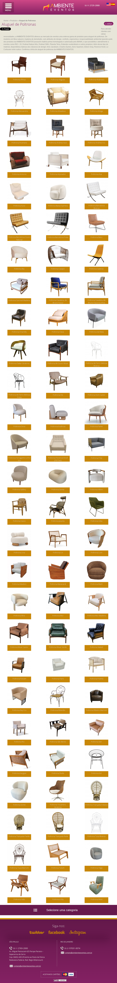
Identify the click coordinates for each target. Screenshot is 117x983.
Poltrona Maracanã (58, 584)
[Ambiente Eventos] (58, 7)
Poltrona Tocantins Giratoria (58, 805)
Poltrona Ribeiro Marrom (96, 710)
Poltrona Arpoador (58, 174)
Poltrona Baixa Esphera (58, 205)
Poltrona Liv (58, 552)
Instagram (77, 933)
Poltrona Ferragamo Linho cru (19, 459)
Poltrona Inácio (19, 521)
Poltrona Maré (96, 584)
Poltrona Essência (58, 426)
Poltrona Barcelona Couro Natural (19, 238)
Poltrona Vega (96, 867)
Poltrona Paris (58, 678)
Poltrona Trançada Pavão (19, 836)
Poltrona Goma (58, 489)
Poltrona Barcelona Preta (57, 237)
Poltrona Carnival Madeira (19, 300)
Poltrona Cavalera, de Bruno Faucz (58, 301)
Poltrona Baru (96, 237)
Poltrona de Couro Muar (58, 363)
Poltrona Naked (96, 647)
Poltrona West (96, 899)
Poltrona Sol (96, 773)
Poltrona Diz (58, 395)
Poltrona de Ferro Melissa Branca (96, 364)
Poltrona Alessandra (19, 111)
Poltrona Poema (96, 678)
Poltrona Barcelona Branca (96, 206)
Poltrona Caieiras (96, 268)
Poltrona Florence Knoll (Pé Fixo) (58, 459)
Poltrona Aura (19, 205)
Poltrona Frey (96, 458)
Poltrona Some (19, 804)
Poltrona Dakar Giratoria (19, 363)
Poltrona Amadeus (58, 111)
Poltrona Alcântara (96, 79)
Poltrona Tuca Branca (96, 836)
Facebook (57, 932)
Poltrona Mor (57, 615)
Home (6, 21)
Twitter (37, 932)
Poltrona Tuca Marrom (19, 867)
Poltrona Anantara (19, 142)
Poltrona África (19, 79)
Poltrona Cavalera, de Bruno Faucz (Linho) (96, 301)
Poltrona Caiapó (58, 268)
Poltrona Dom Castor (96, 395)
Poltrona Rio (19, 741)
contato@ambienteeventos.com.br (27, 966)
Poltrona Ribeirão (58, 710)
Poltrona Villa (57, 899)
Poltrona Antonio (19, 174)
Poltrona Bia (19, 268)
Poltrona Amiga (96, 111)
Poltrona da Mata (96, 331)
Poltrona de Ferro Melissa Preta (19, 396)
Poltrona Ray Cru (19, 710)
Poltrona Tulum (57, 867)
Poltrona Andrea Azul (58, 142)
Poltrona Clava (58, 331)
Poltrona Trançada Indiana (96, 804)
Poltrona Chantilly (19, 331)
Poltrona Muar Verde (58, 647)
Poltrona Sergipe (19, 773)
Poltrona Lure (96, 552)
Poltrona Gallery (19, 489)
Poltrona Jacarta (57, 521)
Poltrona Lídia (96, 521)
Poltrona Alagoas (58, 79)
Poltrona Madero (19, 584)
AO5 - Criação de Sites (60, 980)
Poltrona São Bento (58, 741)
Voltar (108, 23)
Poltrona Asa (96, 174)
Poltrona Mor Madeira (96, 615)
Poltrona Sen (96, 741)
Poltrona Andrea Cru (96, 142)
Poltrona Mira (19, 615)
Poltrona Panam (19, 678)
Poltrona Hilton (96, 489)
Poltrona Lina (19, 552)
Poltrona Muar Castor (19, 647)
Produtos (13, 21)
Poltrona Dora (19, 426)
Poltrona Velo (19, 899)
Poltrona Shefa (58, 773)
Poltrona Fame (96, 426)
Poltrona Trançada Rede (58, 836)
